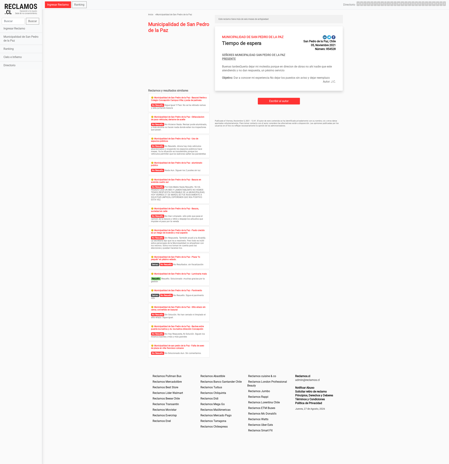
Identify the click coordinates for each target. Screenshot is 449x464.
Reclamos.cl (302, 376)
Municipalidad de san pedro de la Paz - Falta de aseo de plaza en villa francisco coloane (177, 346)
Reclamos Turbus (211, 387)
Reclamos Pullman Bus (167, 376)
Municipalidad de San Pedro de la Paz (21, 38)
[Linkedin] (325, 37)
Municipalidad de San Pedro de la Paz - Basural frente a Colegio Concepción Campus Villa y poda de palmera (179, 98)
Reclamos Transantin (166, 404)
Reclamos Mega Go (212, 404)
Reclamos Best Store (165, 387)
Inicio (150, 14)
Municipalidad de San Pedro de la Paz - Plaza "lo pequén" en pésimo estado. (175, 258)
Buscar (32, 21)
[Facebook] (333, 37)
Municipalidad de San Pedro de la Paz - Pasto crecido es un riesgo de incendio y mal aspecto (178, 231)
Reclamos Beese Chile (166, 398)
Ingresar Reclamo (14, 28)
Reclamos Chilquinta (213, 393)
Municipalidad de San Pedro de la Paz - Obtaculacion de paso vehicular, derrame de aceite (177, 118)
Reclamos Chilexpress (214, 426)
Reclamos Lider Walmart (168, 393)
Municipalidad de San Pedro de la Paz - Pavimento (178, 290)
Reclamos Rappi (258, 396)
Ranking (9, 48)
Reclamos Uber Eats (260, 424)
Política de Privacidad (308, 403)
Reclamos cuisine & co (262, 376)
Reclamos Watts (258, 419)
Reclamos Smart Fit (260, 430)
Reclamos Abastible (212, 376)
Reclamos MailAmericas (215, 409)
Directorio (9, 65)
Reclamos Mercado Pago (216, 415)
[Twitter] (329, 37)
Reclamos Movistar (164, 409)
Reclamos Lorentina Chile (264, 402)
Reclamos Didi (209, 398)
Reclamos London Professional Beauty (267, 383)
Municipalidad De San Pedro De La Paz (253, 37)
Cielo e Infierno (13, 57)
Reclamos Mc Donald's (262, 413)
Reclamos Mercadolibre (167, 381)
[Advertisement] (21, 125)
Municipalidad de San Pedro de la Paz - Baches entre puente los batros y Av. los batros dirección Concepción (177, 327)
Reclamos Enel (162, 421)
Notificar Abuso (304, 387)
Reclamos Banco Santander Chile (221, 381)
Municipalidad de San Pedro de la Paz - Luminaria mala (180, 274)
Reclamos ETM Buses (261, 408)
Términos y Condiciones (310, 399)
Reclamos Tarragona (213, 421)
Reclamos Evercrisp (165, 415)
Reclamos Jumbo (259, 391)
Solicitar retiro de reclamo (311, 391)
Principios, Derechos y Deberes (314, 395)
